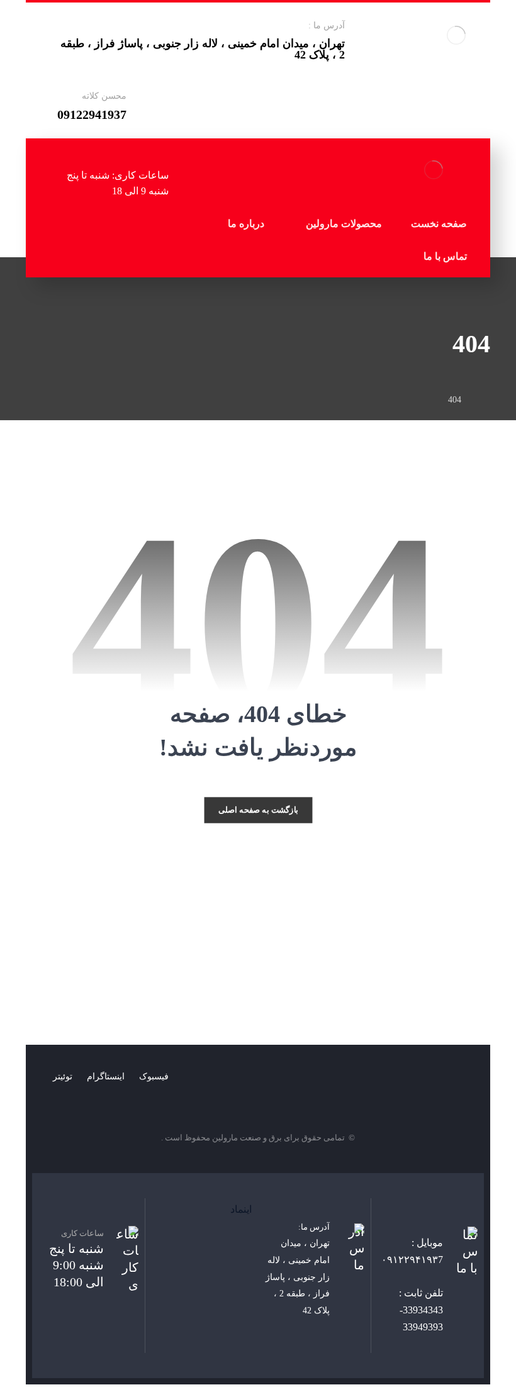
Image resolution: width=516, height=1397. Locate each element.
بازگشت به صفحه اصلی (258, 810)
